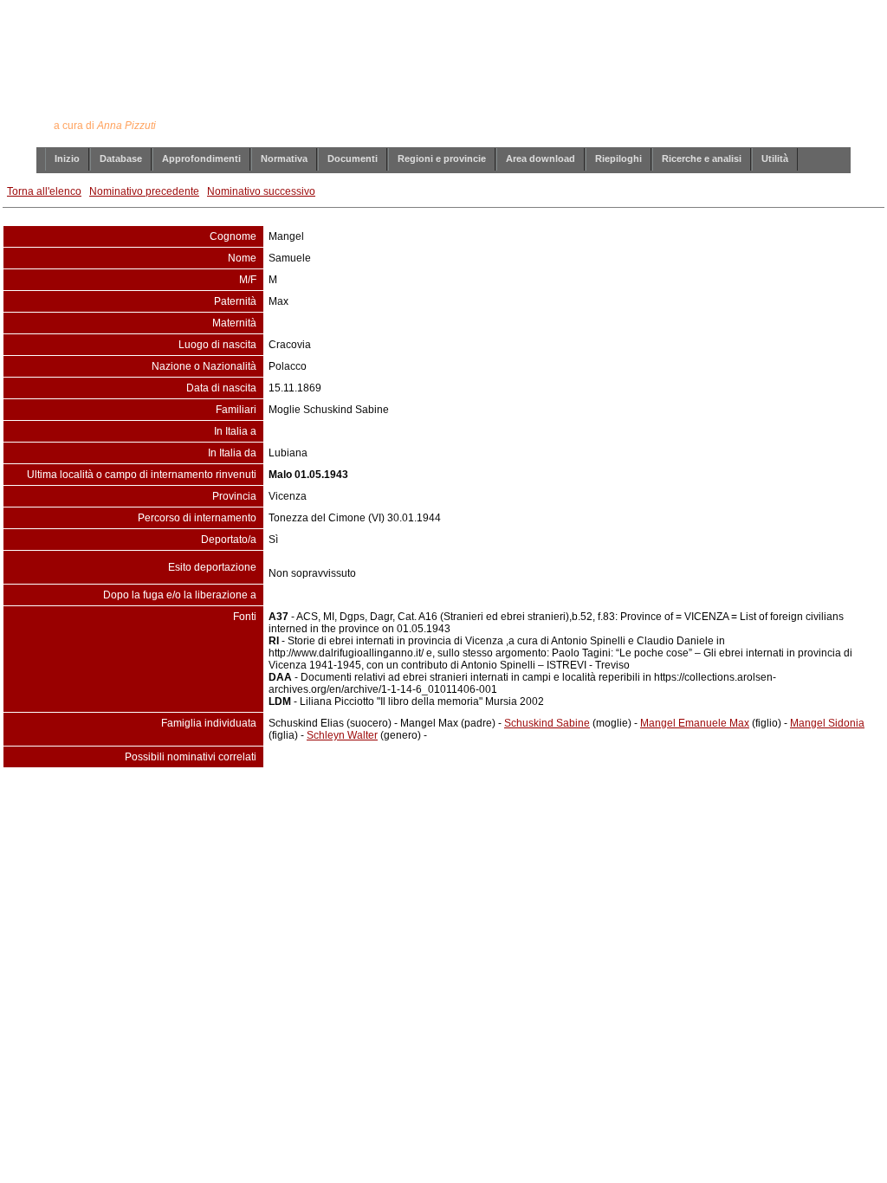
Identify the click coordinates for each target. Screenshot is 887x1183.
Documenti (352, 158)
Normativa (284, 158)
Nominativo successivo (261, 191)
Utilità (774, 158)
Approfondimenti (201, 158)
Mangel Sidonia (827, 723)
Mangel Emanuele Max (694, 723)
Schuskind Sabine (547, 723)
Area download (540, 158)
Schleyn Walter (342, 735)
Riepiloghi (618, 158)
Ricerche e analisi (701, 158)
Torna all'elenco (44, 191)
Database (121, 158)
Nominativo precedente (144, 191)
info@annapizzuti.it (477, 803)
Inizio (67, 158)
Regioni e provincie (442, 158)
